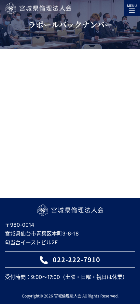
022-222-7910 (76, 259)
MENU (132, 6)
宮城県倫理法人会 (38, 8)
